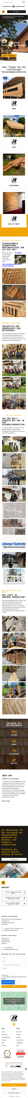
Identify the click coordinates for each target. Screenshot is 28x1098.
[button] (26, 1069)
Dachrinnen (14, 185)
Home (3, 1032)
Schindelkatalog (6, 1037)
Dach (14, 147)
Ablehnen (14, 1089)
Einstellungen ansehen (14, 1093)
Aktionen (19, 1034)
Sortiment (19, 1032)
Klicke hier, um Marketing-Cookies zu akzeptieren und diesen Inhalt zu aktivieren (14, 1001)
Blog (3, 1042)
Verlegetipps (20, 1042)
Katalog (18, 1037)
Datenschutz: (4, 975)
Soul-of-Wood (14, 224)
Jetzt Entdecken (9, 55)
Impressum (17, 1096)
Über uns (4, 1040)
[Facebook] (14, 1024)
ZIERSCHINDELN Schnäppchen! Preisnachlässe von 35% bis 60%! (13, 246)
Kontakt (4, 1045)
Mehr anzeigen (6, 801)
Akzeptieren (14, 1085)
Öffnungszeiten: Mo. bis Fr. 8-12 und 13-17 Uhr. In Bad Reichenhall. (13, 17)
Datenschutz (11, 1096)
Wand (14, 109)
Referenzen (4, 1034)
